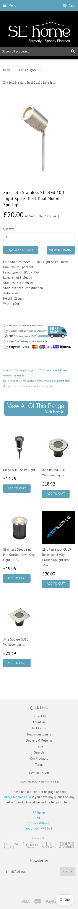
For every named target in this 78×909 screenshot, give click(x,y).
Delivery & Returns (39, 740)
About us (39, 722)
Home (7, 70)
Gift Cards (39, 728)
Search (39, 752)
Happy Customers (39, 734)
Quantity (8, 229)
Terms (39, 764)
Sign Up (67, 871)
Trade (39, 746)
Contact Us (39, 716)
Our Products (39, 758)
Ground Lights (27, 70)
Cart (71, 5)
